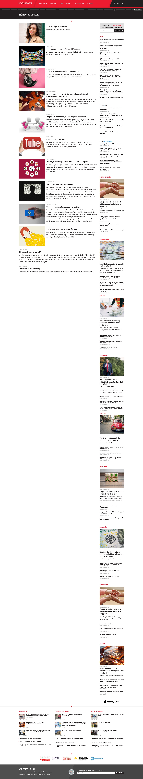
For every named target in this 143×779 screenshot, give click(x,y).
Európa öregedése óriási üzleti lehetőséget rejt (111, 629)
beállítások (37, 774)
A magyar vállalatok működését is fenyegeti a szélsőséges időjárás (112, 512)
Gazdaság (103, 527)
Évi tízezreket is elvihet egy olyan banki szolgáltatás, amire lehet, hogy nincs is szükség (110, 77)
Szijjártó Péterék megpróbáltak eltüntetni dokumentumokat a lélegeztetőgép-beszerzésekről (111, 47)
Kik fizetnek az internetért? (30, 252)
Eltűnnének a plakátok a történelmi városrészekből (107, 731)
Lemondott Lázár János (106, 624)
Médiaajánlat (33, 772)
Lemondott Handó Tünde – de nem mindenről (109, 132)
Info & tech (23, 711)
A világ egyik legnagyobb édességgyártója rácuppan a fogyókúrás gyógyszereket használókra (37, 716)
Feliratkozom (119, 30)
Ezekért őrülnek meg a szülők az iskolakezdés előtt (111, 715)
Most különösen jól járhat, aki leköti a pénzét (112, 265)
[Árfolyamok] (118, 3)
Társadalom (104, 584)
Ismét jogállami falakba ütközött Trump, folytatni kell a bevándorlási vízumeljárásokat (111, 383)
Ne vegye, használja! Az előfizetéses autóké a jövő (67, 162)
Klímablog (103, 467)
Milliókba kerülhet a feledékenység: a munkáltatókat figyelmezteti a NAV (110, 277)
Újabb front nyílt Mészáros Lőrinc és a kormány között (110, 53)
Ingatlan (53, 3)
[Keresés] (122, 3)
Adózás (68, 3)
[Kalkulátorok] (114, 3)
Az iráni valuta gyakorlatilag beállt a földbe (111, 97)
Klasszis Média (46, 774)
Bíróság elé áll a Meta (104, 722)
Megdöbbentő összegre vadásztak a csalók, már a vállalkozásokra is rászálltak (112, 680)
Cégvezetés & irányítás (63, 711)
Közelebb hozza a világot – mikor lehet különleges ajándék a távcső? (110, 458)
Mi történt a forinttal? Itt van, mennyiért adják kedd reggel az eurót (112, 120)
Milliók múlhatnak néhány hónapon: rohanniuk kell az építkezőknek (110, 322)
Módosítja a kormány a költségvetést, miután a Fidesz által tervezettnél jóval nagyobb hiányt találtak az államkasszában (111, 91)
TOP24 (103, 105)
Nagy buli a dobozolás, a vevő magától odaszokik (66, 117)
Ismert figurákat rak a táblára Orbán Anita (111, 144)
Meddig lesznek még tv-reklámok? (60, 184)
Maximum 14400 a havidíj (29, 269)
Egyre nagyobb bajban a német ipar (71, 730)
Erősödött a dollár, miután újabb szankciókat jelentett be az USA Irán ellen (112, 40)
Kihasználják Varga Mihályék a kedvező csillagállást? (110, 168)
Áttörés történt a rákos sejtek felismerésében (108, 635)
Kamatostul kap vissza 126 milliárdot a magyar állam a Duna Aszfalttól (110, 149)
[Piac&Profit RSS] (34, 769)
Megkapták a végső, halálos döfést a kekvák (112, 396)
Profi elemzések (79, 3)
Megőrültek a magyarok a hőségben (102, 742)
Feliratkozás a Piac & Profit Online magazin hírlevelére (91, 770)
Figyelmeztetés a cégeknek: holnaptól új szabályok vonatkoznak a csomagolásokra (111, 408)
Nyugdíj (61, 3)
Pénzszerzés (104, 239)
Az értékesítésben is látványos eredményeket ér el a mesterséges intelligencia (67, 95)
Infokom (103, 644)
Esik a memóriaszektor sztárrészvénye (30, 738)
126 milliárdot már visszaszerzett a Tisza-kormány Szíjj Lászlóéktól (111, 126)
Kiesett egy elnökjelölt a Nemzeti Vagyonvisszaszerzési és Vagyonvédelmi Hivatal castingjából (111, 162)
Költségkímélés (105, 177)
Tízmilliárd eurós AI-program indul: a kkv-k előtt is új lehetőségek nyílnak (111, 686)
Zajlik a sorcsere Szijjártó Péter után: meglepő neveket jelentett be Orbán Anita (111, 114)
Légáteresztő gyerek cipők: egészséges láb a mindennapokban (112, 447)
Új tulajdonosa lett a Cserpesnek (65, 742)
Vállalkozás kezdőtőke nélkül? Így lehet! (62, 229)
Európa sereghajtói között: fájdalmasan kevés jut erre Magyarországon (110, 70)
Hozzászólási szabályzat (45, 772)
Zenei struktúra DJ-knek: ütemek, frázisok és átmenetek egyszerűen (111, 64)
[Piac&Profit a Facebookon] (31, 769)
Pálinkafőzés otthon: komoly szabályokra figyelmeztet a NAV (111, 342)
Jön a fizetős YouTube (55, 139)
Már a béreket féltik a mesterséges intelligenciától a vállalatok (112, 670)
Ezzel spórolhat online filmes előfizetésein (63, 49)
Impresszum (22, 772)
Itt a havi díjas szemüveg (56, 26)
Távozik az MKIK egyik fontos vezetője (110, 453)
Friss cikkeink (43, 3)
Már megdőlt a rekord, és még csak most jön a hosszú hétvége (112, 230)
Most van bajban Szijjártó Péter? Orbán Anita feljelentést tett (112, 108)
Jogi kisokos (104, 355)
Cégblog (103, 413)
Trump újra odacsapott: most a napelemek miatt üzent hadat (111, 518)
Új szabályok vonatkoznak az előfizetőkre (63, 207)
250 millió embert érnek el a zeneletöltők (63, 72)
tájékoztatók (29, 774)
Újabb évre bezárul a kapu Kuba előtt (109, 59)
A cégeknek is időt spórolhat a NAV (109, 347)
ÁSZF (27, 772)
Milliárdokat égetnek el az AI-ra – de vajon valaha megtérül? (111, 692)
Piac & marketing (97, 711)
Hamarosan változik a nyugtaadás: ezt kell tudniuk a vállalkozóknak (111, 336)
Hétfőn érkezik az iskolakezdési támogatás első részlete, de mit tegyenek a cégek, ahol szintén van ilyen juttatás (112, 284)
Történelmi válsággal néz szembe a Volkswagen (110, 439)
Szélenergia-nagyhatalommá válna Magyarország (109, 224)
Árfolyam (90, 3)
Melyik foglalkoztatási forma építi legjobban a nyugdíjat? (112, 290)
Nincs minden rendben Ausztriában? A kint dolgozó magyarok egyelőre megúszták (111, 155)
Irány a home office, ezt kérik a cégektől (30, 741)
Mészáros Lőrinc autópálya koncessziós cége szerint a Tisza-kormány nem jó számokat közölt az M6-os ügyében (111, 84)
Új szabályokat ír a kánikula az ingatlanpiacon (108, 506)
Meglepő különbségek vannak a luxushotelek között (111, 493)
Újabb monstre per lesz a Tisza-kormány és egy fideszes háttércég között (112, 402)
